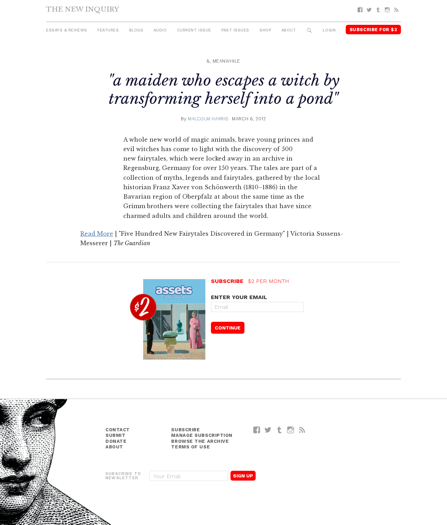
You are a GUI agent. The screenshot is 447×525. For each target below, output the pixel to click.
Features (108, 30)
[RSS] (396, 10)
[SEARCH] (309, 30)
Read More (96, 233)
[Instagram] (387, 10)
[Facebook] (360, 10)
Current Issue (194, 30)
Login (329, 30)
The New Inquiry (82, 9)
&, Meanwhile (223, 61)
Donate (115, 441)
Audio (160, 30)
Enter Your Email (239, 297)
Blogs (136, 30)
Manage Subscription (201, 435)
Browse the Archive (200, 441)
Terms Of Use (190, 446)
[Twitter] (369, 10)
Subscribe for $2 (373, 29)
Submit (115, 435)
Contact (117, 429)
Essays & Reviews (66, 30)
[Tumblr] (378, 10)
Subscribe (185, 429)
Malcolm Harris (208, 118)
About (288, 30)
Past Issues (235, 30)
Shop (265, 30)
